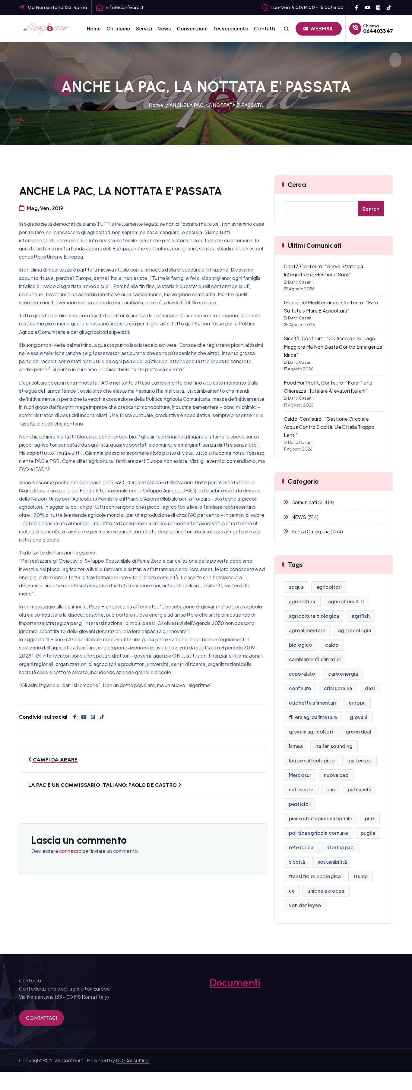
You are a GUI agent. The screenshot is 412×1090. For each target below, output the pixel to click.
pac (330, 789)
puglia (368, 833)
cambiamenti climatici (315, 659)
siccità (297, 862)
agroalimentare (307, 630)
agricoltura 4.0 (346, 601)
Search (371, 209)
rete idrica (301, 847)
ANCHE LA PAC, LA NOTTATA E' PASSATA (216, 105)
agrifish (360, 616)
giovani (358, 717)
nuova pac (336, 775)
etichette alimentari (312, 702)
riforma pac (340, 847)
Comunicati (304, 502)
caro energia (343, 674)
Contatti (264, 28)
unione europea (325, 890)
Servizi (144, 28)
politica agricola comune (318, 833)
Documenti (235, 982)
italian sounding (334, 746)
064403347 (378, 31)
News (164, 28)
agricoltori (329, 587)
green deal (358, 731)
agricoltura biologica (314, 616)
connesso (70, 851)
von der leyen (305, 905)
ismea (296, 746)
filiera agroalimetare (313, 717)
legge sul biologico (312, 760)
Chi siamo (118, 28)
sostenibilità (332, 862)
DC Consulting (132, 1060)
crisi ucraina (338, 688)
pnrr (370, 818)
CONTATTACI (41, 1018)
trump (360, 876)
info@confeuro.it (125, 7)
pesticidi (299, 804)
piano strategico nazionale (320, 818)
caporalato (302, 674)
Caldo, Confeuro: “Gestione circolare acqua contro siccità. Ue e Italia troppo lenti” (329, 427)
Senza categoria (310, 531)
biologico (300, 645)
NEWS (298, 517)
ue (292, 890)
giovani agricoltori (311, 731)
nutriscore (301, 789)
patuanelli (359, 789)
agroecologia (354, 630)
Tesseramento (231, 28)
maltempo (359, 760)
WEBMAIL (321, 28)
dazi (370, 688)
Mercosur (300, 775)
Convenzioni (192, 28)
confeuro (300, 688)
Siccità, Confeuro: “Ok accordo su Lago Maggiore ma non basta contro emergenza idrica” (333, 346)
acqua (296, 587)
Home (94, 28)
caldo (332, 645)
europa (357, 702)
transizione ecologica (315, 876)
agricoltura (302, 601)
